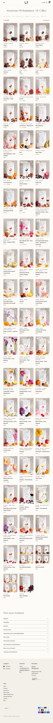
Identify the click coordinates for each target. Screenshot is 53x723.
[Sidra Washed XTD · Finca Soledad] (27, 228)
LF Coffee (22, 565)
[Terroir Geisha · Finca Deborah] (10, 346)
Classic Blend (39, 45)
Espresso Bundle (40, 567)
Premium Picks (20, 16)
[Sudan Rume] (43, 377)
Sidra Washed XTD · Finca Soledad (26, 241)
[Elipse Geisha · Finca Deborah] (43, 407)
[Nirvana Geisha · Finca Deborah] (43, 346)
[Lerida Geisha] (10, 437)
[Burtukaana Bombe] (10, 198)
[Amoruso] (10, 59)
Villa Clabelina (39, 125)
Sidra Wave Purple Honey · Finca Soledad (10, 509)
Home (37, 16)
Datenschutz (6, 692)
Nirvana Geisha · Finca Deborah (41, 362)
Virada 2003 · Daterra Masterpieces (8, 392)
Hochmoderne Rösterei (9, 640)
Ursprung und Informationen (10, 652)
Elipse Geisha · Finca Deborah (41, 422)
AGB (4, 686)
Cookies (5, 698)
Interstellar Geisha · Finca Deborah (9, 422)
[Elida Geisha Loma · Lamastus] (27, 317)
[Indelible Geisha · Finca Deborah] (43, 258)
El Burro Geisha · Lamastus (10, 331)
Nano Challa (39, 152)
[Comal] (10, 32)
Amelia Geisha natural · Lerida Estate (41, 302)
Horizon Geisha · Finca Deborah (25, 422)
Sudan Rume (39, 391)
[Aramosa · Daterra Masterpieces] (27, 494)
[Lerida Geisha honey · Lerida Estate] (43, 317)
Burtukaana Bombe (8, 210)
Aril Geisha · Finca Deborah (42, 451)
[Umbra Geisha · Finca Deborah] (10, 524)
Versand (5, 688)
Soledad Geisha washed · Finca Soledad (42, 538)
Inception (22, 451)
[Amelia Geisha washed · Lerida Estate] (10, 258)
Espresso (8, 16)
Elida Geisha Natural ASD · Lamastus (26, 539)
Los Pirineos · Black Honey (26, 125)
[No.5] (27, 139)
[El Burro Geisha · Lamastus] (10, 317)
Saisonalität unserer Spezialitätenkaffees (13, 633)
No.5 (21, 152)
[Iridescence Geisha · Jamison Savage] (27, 258)
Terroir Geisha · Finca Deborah (8, 359)
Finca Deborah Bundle (25, 567)
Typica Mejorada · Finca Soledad (9, 154)
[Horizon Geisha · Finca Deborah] (27, 407)
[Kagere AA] (43, 169)
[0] (49, 2)
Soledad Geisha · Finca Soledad (25, 392)
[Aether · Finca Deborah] (43, 494)
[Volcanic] (27, 288)
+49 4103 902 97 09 (24, 668)
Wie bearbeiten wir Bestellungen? (11, 644)
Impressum (6, 690)
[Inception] (27, 437)
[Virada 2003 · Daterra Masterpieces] (10, 377)
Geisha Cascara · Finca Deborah (9, 568)
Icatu (21, 45)
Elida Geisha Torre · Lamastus (8, 479)
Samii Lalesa (39, 478)
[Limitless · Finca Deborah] (27, 465)
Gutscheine (43, 16)
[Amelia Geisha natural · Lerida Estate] (43, 288)
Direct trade (6, 637)
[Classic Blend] (43, 32)
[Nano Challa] (43, 139)
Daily (37, 72)
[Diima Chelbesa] (27, 169)
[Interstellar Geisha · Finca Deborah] (10, 407)
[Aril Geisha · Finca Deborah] (43, 437)
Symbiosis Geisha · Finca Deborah (42, 213)
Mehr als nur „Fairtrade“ (9, 648)
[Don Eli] (27, 86)
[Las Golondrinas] (10, 169)
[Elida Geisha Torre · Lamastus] (10, 465)
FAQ (4, 700)
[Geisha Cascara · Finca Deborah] (10, 554)
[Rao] (27, 59)
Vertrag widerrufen (7, 696)
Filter (13, 16)
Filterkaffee (6, 622)
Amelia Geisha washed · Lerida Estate (9, 272)
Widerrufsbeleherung (8, 694)
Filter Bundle (6, 595)
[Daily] (43, 59)
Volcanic (22, 301)
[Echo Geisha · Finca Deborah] (27, 346)
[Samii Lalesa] (43, 465)
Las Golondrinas (7, 182)
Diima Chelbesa (23, 183)
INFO (4, 683)
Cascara (33, 16)
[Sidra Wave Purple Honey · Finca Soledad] (10, 494)
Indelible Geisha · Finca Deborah (41, 273)
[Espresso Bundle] (43, 554)
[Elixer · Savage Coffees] (10, 228)
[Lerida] (43, 86)
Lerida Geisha (6, 450)
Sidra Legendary (24, 595)
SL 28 (21, 210)
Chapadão (6, 125)
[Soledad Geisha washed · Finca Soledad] (43, 524)
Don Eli (21, 98)
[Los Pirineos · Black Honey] (27, 112)
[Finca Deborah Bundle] (27, 554)
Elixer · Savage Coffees (9, 242)
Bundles (27, 16)
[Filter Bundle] (10, 583)
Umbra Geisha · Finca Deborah (8, 539)
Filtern (7, 20)
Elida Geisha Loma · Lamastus (25, 330)
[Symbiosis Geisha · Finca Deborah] (43, 198)
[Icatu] (27, 32)
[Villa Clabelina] (43, 112)
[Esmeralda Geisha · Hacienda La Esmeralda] (10, 288)
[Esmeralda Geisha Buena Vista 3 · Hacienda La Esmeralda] (43, 228)
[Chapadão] (10, 112)
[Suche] (46, 2)
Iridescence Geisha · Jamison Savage (25, 273)
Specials (5, 626)
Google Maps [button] (34, 678)
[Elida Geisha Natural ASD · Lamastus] (27, 524)
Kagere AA (38, 182)
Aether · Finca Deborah (41, 508)
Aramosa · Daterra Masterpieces (24, 508)
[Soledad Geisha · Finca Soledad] (27, 377)
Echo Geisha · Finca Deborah (25, 360)
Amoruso (5, 72)
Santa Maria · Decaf (8, 98)
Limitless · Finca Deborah (26, 479)
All (3, 16)
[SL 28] (27, 198)
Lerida (37, 98)
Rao (21, 72)
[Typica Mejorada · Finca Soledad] (10, 139)
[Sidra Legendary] (27, 583)
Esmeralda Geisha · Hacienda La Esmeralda (9, 302)
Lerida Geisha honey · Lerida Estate (41, 330)
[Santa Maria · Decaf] (10, 86)
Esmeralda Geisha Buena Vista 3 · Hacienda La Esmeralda (42, 242)
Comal (5, 45)
